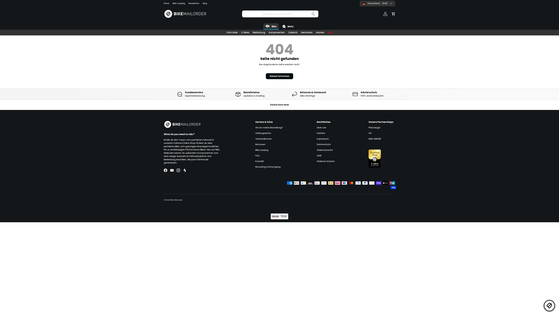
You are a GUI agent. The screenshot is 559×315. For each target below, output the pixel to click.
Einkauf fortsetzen (279, 76)
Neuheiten (307, 32)
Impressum (323, 138)
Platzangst (374, 127)
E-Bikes (245, 32)
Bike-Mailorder (176, 200)
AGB (319, 155)
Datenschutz (324, 144)
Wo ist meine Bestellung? (269, 127)
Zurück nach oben (279, 104)
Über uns (321, 127)
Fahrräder (232, 32)
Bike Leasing (261, 150)
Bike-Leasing (179, 3)
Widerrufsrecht (325, 150)
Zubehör (293, 32)
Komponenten (277, 32)
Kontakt (259, 161)
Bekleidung (259, 32)
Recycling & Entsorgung (268, 166)
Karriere (321, 133)
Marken (320, 32)
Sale (330, 32)
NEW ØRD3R (375, 138)
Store (166, 3)
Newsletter (194, 3)
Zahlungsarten (263, 133)
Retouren (260, 144)
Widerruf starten (326, 161)
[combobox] (280, 13)
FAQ (257, 155)
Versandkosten (263, 138)
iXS (370, 133)
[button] (393, 14)
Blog (205, 3)
